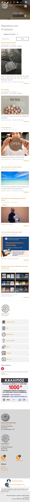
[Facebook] (11, 2)
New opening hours (6, 127)
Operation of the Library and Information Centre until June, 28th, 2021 (14, 267)
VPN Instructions (4, 374)
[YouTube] (18, 2)
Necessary (14, 498)
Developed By (4, 468)
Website (16, 13)
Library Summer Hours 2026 (8, 42)
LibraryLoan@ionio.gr (6, 424)
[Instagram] (14, 2)
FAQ (7, 328)
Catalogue (8, 353)
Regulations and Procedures (18, 81)
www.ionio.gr (4, 315)
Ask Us (8, 346)
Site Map (3, 467)
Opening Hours (9, 334)
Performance (21, 498)
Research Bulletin (10, 340)
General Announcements (6, 81)
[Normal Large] (5, 2)
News (22, 13)
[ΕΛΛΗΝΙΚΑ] (26, 2)
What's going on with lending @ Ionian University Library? (13, 199)
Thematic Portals (10, 322)
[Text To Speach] (2, 2)
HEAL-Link (8, 359)
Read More (26, 83)
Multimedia (4, 204)
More (2, 493)
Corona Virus (3, 258)
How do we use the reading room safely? (11, 232)
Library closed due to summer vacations (11, 167)
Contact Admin (4, 470)
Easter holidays (5, 89)
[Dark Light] (7, 2)
